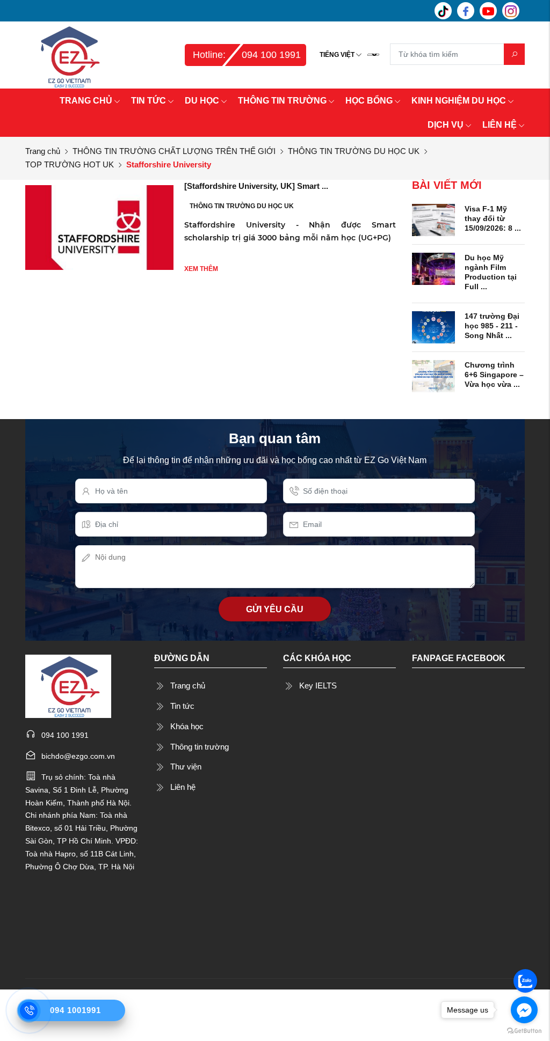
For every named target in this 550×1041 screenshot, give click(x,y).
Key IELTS (318, 685)
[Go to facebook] (524, 1009)
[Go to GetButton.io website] (524, 1030)
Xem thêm (201, 269)
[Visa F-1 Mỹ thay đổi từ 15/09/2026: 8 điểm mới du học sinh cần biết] (433, 219)
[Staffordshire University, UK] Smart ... (256, 185)
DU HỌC (202, 100)
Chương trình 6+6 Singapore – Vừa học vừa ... (494, 374)
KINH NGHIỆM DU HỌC (458, 100)
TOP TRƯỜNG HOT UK (69, 164)
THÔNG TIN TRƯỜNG (282, 100)
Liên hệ (183, 786)
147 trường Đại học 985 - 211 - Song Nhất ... (492, 326)
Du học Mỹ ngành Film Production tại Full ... (491, 272)
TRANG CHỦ (86, 100)
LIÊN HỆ (499, 124)
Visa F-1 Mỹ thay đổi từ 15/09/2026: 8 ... (493, 218)
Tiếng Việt (337, 54)
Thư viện (185, 766)
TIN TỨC (148, 100)
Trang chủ (42, 151)
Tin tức (182, 705)
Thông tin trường (199, 746)
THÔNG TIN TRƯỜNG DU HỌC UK (353, 151)
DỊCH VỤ (446, 124)
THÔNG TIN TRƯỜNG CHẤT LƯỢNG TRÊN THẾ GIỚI (174, 151)
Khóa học (187, 726)
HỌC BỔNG (369, 100)
